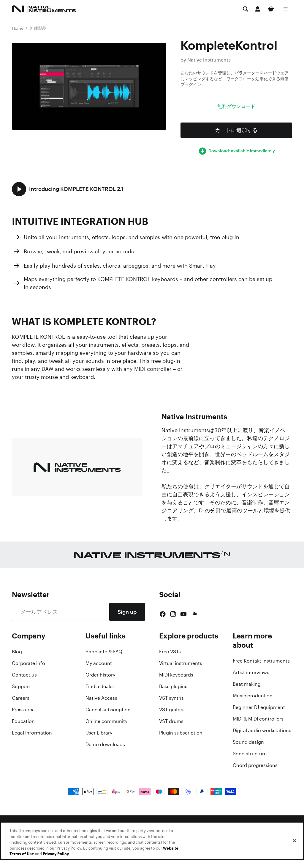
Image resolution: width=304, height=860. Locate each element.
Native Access (101, 698)
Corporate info (28, 663)
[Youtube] (183, 614)
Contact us (24, 674)
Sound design (248, 742)
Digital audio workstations (262, 730)
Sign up (127, 611)
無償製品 (38, 28)
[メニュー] (285, 8)
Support (21, 686)
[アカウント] (257, 8)
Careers (20, 698)
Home (17, 28)
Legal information (32, 732)
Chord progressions (255, 765)
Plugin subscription (180, 732)
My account (99, 663)
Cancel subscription (108, 709)
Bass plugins (173, 686)
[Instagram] (173, 614)
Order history (100, 674)
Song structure (250, 753)
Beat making (247, 684)
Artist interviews (251, 672)
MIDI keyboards (176, 674)
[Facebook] (162, 614)
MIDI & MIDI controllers (258, 718)
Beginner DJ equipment (259, 707)
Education (23, 721)
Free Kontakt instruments (261, 660)
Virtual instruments (180, 663)
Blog (17, 651)
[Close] (294, 840)
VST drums (171, 721)
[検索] (245, 8)
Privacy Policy (56, 854)
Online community (106, 721)
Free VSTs (170, 651)
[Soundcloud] (194, 614)
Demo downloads (105, 744)
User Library (99, 732)
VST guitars (172, 709)
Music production (253, 695)
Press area (23, 709)
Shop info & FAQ (104, 651)
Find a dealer (100, 686)
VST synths (171, 698)
